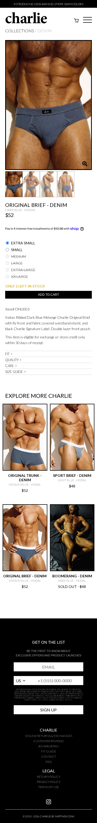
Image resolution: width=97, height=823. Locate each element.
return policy (48, 777)
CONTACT (48, 756)
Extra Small (22, 243)
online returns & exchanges (48, 736)
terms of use (48, 787)
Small (16, 249)
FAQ (49, 762)
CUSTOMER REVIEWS (48, 741)
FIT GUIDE (48, 751)
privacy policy (49, 782)
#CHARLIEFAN (48, 746)
